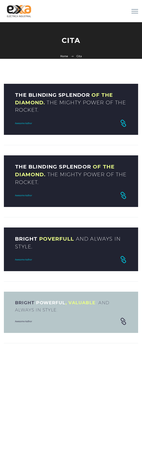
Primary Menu (134, 11)
